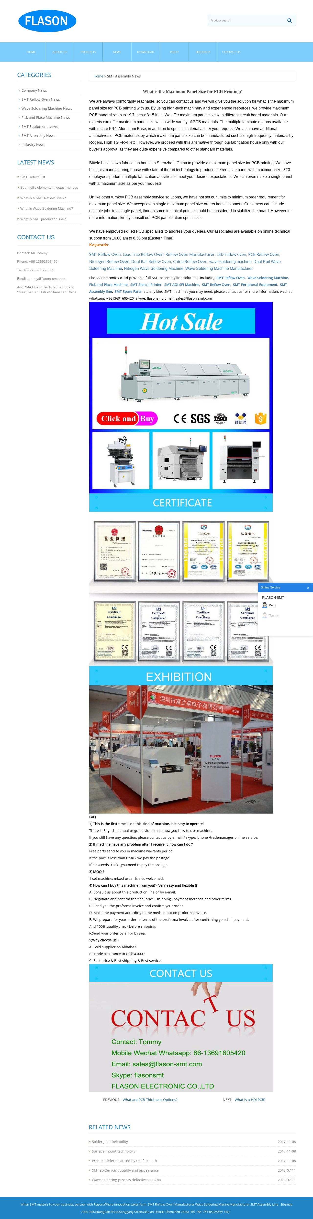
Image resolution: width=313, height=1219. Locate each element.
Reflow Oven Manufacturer (190, 254)
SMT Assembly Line (264, 1204)
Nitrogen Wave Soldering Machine (153, 268)
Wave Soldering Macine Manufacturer (222, 1204)
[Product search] (289, 20)
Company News (34, 90)
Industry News (33, 144)
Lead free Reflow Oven (143, 254)
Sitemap (286, 1204)
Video (174, 52)
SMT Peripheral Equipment (255, 284)
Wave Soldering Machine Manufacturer (218, 268)
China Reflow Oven (190, 261)
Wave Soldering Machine (267, 277)
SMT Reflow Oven (105, 254)
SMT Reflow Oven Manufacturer (171, 1204)
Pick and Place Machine (108, 284)
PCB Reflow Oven (263, 254)
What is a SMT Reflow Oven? (43, 198)
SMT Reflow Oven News (41, 99)
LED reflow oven (231, 254)
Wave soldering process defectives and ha (126, 1179)
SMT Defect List (32, 177)
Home (31, 52)
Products (88, 52)
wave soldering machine (230, 262)
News (117, 52)
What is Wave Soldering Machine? (46, 208)
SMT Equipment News (40, 126)
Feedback (203, 52)
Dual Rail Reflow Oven (151, 261)
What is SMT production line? (43, 219)
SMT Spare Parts (128, 291)
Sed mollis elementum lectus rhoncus (49, 187)
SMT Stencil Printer (146, 284)
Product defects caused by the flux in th (124, 1160)
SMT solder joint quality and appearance (125, 1170)
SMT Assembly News (38, 135)
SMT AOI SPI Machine (181, 284)
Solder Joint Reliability (110, 1141)
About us (60, 52)
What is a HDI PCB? (250, 1099)
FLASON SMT (273, 597)
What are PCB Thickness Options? (150, 1099)
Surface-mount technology (113, 1151)
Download (145, 52)
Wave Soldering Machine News (47, 108)
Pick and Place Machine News (46, 117)
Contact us (231, 52)
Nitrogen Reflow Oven (109, 261)
